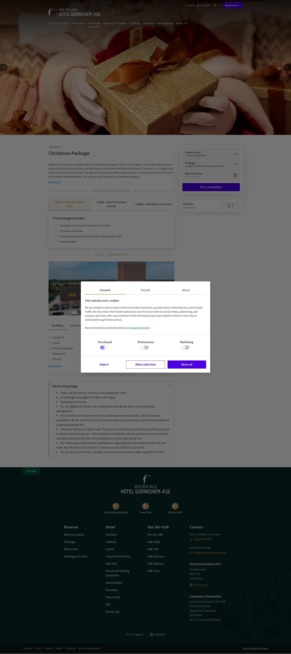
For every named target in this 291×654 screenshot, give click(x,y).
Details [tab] (145, 290)
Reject (104, 364)
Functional (105, 342)
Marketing (186, 342)
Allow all (186, 364)
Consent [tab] (105, 290)
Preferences (146, 342)
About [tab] (186, 290)
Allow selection (145, 364)
